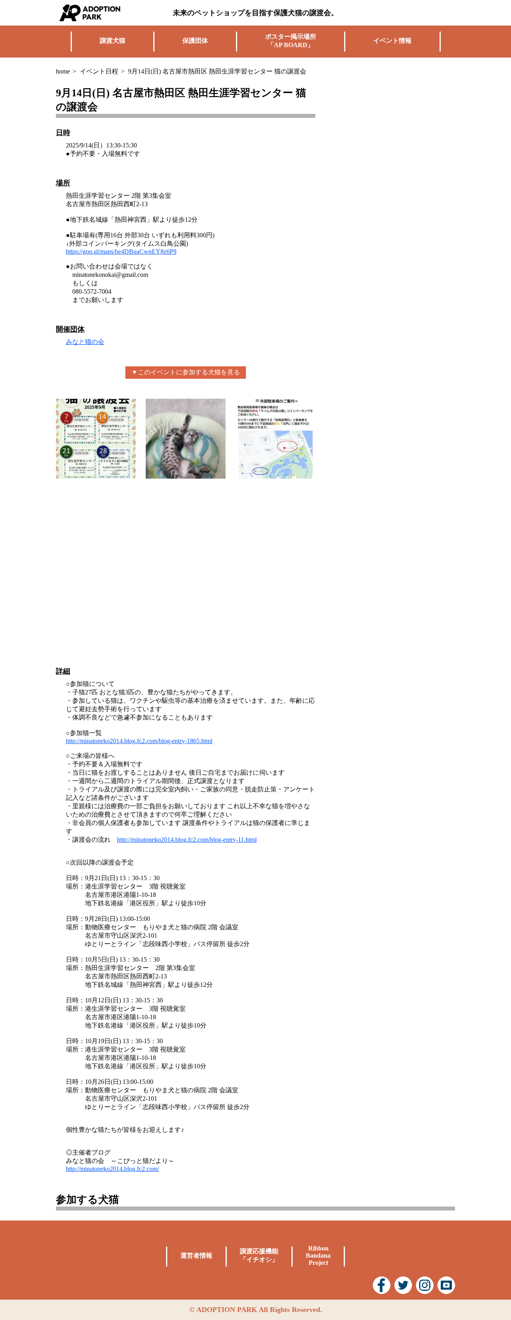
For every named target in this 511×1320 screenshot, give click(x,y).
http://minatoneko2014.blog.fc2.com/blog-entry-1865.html (139, 741)
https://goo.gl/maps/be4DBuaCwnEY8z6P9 (121, 251)
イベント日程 (99, 71)
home (63, 71)
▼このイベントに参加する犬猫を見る (185, 372)
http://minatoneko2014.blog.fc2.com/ (112, 1168)
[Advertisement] (395, 136)
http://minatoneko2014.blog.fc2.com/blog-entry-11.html (187, 839)
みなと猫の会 (85, 341)
